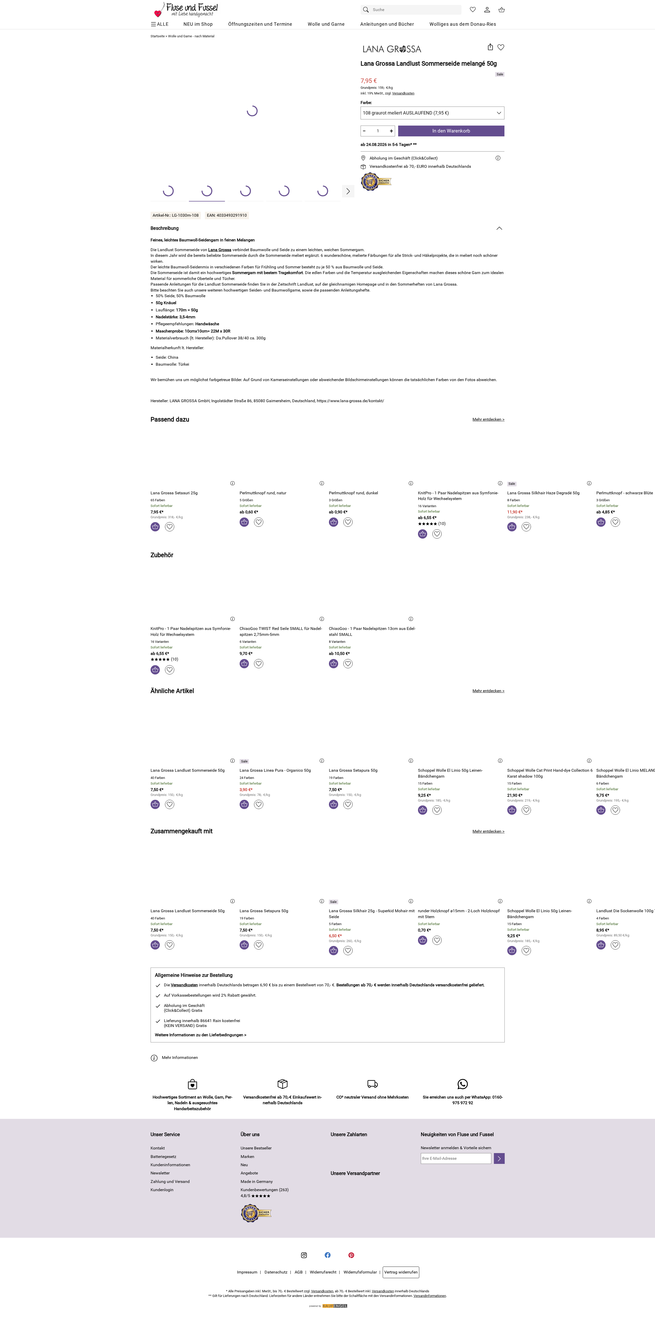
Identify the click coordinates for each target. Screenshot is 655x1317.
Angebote (249, 1173)
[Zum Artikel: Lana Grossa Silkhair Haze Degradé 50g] (550, 458)
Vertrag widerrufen (401, 1272)
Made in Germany (257, 1181)
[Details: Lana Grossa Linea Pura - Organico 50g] (245, 761)
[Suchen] (367, 10)
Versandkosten (403, 93)
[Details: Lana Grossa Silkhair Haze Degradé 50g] (512, 484)
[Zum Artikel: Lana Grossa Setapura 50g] (372, 735)
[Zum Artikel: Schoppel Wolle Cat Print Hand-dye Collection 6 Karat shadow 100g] (550, 735)
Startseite (158, 36)
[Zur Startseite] (190, 9)
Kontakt (158, 1148)
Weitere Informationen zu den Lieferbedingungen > (200, 1034)
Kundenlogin (162, 1189)
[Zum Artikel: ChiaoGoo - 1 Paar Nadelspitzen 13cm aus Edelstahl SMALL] (372, 594)
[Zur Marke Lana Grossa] (392, 49)
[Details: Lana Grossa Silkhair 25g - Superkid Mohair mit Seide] (334, 902)
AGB (299, 1272)
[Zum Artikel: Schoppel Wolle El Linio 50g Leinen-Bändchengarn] (461, 735)
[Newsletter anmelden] (499, 1158)
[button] (490, 47)
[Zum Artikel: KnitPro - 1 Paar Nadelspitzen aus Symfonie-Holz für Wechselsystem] (461, 458)
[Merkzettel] (473, 10)
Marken (247, 1156)
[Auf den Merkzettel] (501, 47)
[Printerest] (351, 1255)
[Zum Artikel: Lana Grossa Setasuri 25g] (194, 458)
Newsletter (160, 1173)
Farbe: (366, 102)
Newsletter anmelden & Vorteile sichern (456, 1147)
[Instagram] (304, 1255)
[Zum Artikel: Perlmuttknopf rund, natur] (283, 458)
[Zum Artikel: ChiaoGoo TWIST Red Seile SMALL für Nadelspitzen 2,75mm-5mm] (283, 594)
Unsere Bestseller (256, 1148)
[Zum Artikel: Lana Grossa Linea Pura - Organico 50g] (283, 735)
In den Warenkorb (451, 131)
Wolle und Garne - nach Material (191, 36)
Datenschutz (276, 1272)
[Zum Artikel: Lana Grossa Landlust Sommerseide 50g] (194, 735)
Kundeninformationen (170, 1164)
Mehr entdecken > (488, 419)
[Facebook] (327, 1255)
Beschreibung (165, 228)
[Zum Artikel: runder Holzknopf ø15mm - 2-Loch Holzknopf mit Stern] (461, 876)
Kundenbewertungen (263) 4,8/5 (265, 1192)
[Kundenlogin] (487, 10)
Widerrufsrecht (323, 1272)
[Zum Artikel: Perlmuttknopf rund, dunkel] (372, 458)
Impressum (247, 1272)
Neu (244, 1164)
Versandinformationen (430, 1296)
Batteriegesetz (163, 1156)
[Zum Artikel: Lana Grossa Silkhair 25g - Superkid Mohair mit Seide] (372, 876)
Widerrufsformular (360, 1272)
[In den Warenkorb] (155, 526)
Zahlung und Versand (170, 1181)
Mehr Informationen (180, 1057)
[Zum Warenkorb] (502, 10)
